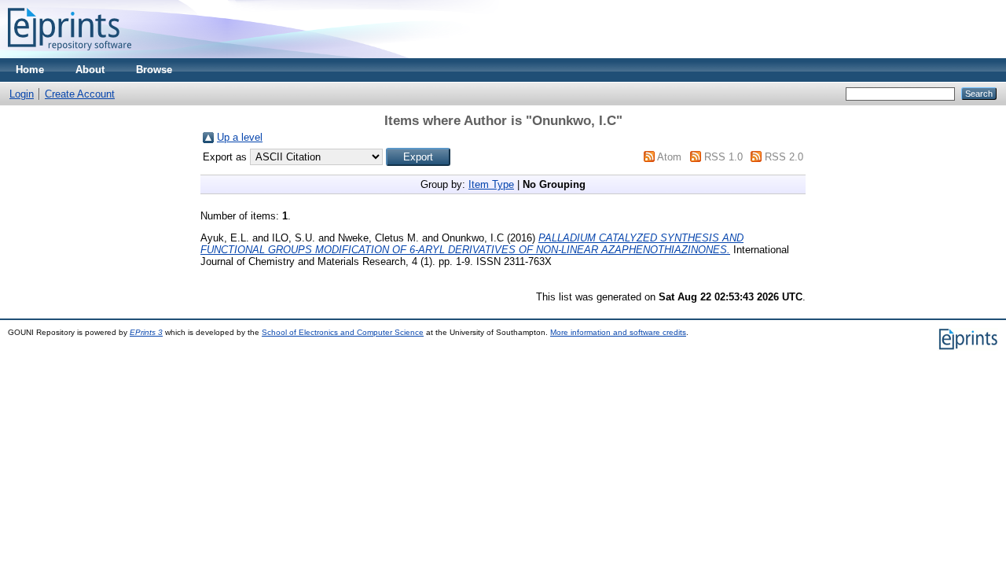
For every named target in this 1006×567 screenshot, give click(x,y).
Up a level (240, 137)
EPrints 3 (146, 332)
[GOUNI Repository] (69, 55)
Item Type (491, 184)
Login (21, 94)
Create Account (80, 94)
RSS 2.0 (784, 157)
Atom (669, 157)
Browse (154, 69)
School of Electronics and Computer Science (343, 332)
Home (30, 69)
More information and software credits (618, 332)
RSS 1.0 (723, 157)
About (90, 69)
